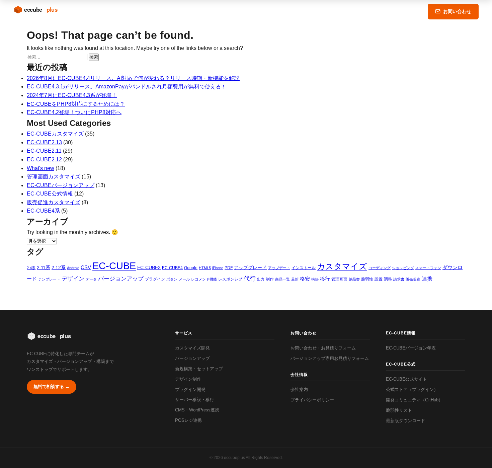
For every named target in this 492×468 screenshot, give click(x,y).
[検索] (411, 11)
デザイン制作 (188, 379)
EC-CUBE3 (149, 267)
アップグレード (250, 267)
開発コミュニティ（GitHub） (414, 399)
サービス (282, 11)
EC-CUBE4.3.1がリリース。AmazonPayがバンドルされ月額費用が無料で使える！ (126, 86)
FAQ (385, 11)
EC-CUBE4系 (43, 211)
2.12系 (59, 267)
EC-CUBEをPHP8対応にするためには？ (76, 104)
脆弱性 (367, 279)
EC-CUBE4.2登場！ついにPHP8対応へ (74, 112)
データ (91, 279)
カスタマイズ (342, 266)
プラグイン (155, 279)
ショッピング (403, 268)
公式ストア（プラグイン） (412, 389)
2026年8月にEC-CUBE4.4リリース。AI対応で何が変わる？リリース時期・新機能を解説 (133, 78)
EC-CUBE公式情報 (50, 194)
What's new (40, 168)
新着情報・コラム (322, 11)
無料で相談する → (51, 386)
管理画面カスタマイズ (53, 176)
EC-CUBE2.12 (44, 159)
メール (184, 279)
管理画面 (339, 279)
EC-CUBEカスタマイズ (55, 134)
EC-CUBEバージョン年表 (411, 347)
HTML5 (205, 268)
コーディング (379, 268)
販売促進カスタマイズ (53, 202)
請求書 (398, 279)
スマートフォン (428, 268)
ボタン (171, 279)
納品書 (354, 279)
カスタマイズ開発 (192, 347)
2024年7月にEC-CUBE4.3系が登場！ (72, 95)
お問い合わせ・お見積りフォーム (323, 347)
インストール (304, 267)
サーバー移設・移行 (194, 399)
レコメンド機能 (204, 279)
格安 (305, 279)
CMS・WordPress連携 (197, 409)
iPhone (217, 268)
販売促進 (413, 279)
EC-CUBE (114, 265)
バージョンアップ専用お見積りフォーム (330, 358)
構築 (315, 279)
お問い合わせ (457, 11)
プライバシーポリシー (312, 399)
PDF (229, 267)
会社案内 (299, 389)
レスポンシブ (230, 279)
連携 (427, 279)
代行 (250, 278)
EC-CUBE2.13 (44, 142)
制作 (270, 279)
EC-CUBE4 (172, 267)
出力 (260, 279)
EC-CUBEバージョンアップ (60, 185)
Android (73, 268)
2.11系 (43, 267)
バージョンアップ (121, 279)
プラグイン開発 (190, 389)
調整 (388, 279)
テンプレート (49, 279)
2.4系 (31, 268)
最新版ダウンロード (405, 420)
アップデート (279, 268)
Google (190, 267)
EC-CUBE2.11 (44, 151)
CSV (86, 267)
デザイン (73, 279)
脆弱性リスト (399, 410)
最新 (295, 279)
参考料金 (360, 11)
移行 (325, 279)
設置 (379, 279)
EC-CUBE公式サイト (406, 379)
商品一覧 (282, 279)
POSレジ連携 (188, 420)
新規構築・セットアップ (199, 368)
